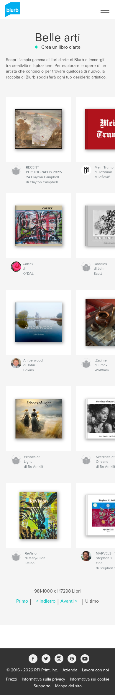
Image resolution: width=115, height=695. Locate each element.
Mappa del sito (68, 686)
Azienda (70, 670)
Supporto (42, 686)
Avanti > (68, 601)
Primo (22, 601)
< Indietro (45, 601)
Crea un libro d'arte (60, 47)
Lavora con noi (95, 670)
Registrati (80, 10)
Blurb (30, 77)
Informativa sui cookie (89, 679)
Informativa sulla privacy (43, 679)
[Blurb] (11, 12)
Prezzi (11, 679)
